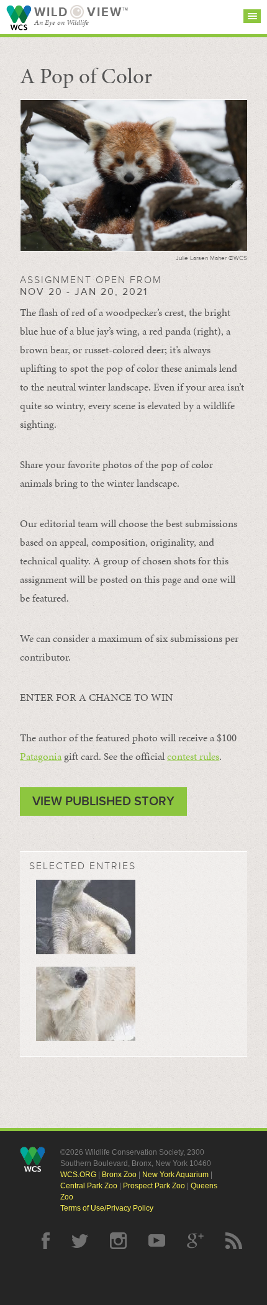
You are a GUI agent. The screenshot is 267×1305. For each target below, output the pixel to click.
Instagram (118, 1240)
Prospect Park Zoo (154, 1185)
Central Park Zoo (88, 1185)
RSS (233, 1240)
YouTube (156, 1240)
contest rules (193, 756)
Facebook (46, 1240)
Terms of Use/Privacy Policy (106, 1208)
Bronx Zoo (119, 1174)
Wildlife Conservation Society (18, 17)
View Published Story (103, 801)
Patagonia (40, 756)
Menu (252, 16)
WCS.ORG (78, 1174)
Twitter (79, 1240)
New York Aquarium (175, 1174)
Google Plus (195, 1240)
